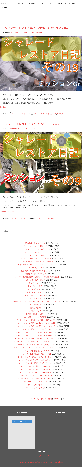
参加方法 (58, 3)
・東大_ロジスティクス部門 (34, 295)
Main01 (26, 32)
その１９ (53, 114)
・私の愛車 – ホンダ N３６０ (35, 274)
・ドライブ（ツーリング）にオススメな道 (35, 258)
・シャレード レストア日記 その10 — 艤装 (35, 354)
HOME (4, 3)
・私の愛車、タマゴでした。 (35, 243)
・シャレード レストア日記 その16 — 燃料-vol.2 (34, 332)
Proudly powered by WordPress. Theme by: (38, 462)
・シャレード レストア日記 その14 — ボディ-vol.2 (35, 339)
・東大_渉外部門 (34, 305)
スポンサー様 (70, 3)
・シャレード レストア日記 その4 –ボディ (34, 372)
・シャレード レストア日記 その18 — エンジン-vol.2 (34, 326)
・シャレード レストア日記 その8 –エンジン (34, 360)
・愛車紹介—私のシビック (35, 280)
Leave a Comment (35, 32)
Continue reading (7, 107)
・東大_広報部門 (34, 298)
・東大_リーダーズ (34, 283)
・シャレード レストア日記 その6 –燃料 (34, 366)
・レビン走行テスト (34, 289)
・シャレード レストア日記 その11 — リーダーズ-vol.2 (34, 348)
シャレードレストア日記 (42, 114)
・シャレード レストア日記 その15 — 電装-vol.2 (34, 335)
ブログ (50, 3)
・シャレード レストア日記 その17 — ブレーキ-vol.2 (35, 329)
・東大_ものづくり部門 (34, 292)
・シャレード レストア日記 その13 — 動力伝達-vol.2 (35, 342)
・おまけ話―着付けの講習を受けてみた (35, 271)
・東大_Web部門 (34, 311)
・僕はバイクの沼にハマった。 (35, 255)
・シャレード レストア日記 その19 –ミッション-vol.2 (35, 27)
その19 (59, 114)
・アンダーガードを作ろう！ (35, 249)
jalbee (60, 462)
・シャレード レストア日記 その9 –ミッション (31, 124)
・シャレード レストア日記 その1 (34, 382)
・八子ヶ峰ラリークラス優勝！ (34, 317)
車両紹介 (32, 3)
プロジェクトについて (17, 3)
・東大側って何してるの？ (34, 314)
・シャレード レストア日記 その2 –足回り (34, 379)
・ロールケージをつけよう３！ (35, 252)
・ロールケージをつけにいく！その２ (34, 351)
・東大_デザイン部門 (34, 286)
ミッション (65, 114)
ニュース (41, 3)
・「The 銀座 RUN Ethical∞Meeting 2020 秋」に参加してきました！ (34, 302)
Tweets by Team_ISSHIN (41, 456)
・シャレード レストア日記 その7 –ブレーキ (34, 363)
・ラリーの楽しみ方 (34, 268)
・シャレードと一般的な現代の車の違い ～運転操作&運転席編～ (35, 277)
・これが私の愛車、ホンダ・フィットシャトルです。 (35, 265)
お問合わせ (6, 7)
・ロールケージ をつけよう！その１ (35, 385)
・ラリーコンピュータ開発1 (34, 388)
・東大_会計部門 (34, 308)
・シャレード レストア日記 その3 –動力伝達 (34, 375)
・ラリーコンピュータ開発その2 (34, 246)
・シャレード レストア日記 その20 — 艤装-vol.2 (34, 320)
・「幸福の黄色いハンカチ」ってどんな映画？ (35, 262)
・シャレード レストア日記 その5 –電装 (34, 369)
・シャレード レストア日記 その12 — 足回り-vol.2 (34, 345)
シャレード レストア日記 (18, 114)
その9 (53, 218)
